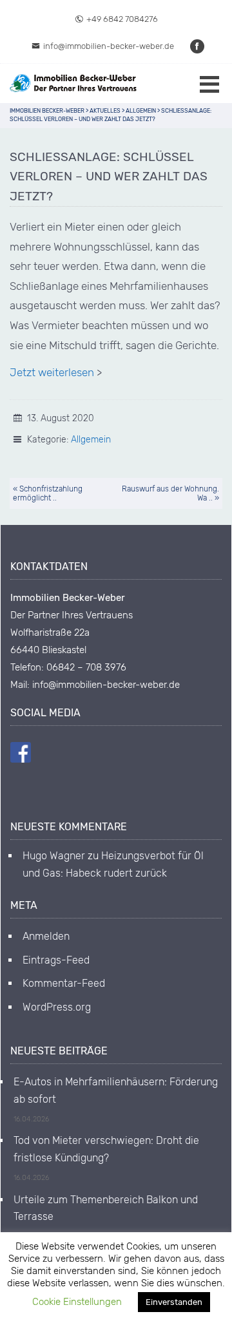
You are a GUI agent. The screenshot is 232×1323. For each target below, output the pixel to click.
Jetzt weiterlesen (52, 372)
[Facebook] (198, 46)
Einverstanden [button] (174, 1302)
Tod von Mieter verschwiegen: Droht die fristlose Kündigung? (106, 1148)
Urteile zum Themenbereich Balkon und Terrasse (106, 1208)
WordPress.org (57, 1007)
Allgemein (91, 439)
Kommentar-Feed (64, 983)
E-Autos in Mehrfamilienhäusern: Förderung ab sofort (116, 1090)
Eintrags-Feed (56, 960)
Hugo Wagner (54, 856)
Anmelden (46, 936)
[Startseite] (74, 83)
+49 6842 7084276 (122, 19)
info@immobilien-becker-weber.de (108, 46)
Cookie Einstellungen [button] (77, 1302)
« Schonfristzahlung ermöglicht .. (47, 493)
